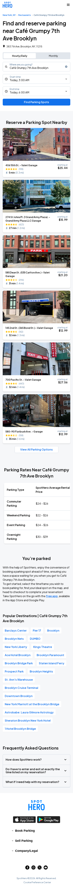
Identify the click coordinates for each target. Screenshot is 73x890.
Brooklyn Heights (41, 671)
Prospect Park (14, 671)
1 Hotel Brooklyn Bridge (20, 728)
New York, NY (9, 15)
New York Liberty (16, 647)
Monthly (53, 55)
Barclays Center (16, 630)
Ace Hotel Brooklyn (18, 655)
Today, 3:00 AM (19, 80)
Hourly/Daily (19, 55)
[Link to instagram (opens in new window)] (33, 868)
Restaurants (24, 15)
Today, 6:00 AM (19, 92)
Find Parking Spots (36, 102)
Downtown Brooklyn (19, 696)
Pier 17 (37, 630)
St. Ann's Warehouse (19, 679)
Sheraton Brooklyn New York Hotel (28, 720)
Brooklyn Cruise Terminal (21, 688)
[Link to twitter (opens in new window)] (40, 868)
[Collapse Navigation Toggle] (68, 5)
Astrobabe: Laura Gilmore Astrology (29, 712)
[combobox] (36, 66)
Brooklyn (53, 630)
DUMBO (35, 638)
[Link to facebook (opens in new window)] (27, 868)
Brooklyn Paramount (50, 655)
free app (52, 596)
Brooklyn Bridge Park (19, 663)
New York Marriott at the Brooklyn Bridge (32, 704)
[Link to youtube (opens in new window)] (46, 868)
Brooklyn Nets (14, 638)
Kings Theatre (42, 647)
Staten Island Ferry (51, 663)
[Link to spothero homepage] (36, 805)
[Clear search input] (66, 66)
